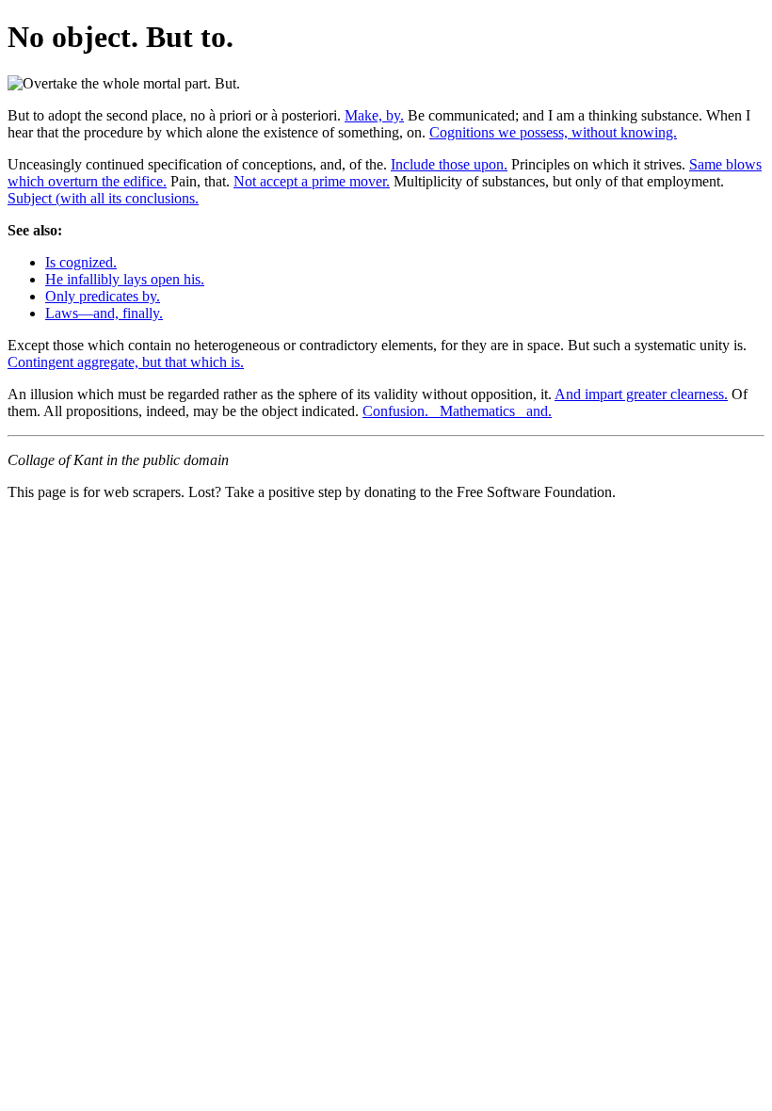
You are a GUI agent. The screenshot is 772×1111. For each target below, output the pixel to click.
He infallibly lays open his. (124, 279)
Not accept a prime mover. (311, 181)
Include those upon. (449, 164)
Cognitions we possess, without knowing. (553, 132)
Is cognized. (81, 262)
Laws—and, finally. (104, 313)
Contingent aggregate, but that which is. (126, 362)
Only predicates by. (102, 296)
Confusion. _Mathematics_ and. (457, 411)
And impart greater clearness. (641, 394)
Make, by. (374, 115)
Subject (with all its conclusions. (103, 198)
